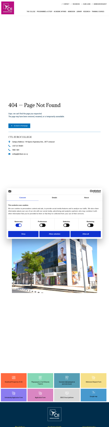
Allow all (85, 234)
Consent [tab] (22, 197)
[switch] (42, 225)
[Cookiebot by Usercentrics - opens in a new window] (91, 191)
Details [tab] (54, 197)
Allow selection (54, 234)
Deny (23, 234)
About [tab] (86, 197)
